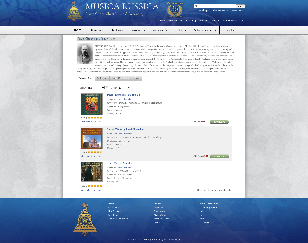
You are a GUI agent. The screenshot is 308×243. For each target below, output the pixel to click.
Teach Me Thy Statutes (119, 163)
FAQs (202, 215)
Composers (202, 21)
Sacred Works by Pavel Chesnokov (125, 129)
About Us (214, 21)
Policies (203, 219)
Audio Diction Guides (205, 30)
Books (182, 30)
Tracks (137, 78)
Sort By (83, 88)
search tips (203, 10)
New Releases (175, 21)
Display (114, 88)
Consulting (229, 30)
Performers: (112, 102)
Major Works (138, 30)
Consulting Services (209, 208)
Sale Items (189, 21)
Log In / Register (229, 21)
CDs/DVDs (78, 30)
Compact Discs (85, 78)
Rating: (84, 118)
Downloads (97, 30)
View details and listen (91, 122)
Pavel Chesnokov (125, 99)
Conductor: (112, 106)
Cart (241, 21)
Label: (110, 109)
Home (163, 21)
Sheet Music (117, 30)
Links (202, 211)
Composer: (112, 99)
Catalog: (111, 113)
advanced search (220, 10)
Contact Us (205, 223)
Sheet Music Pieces (121, 78)
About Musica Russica (118, 219)
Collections (102, 78)
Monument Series (162, 30)
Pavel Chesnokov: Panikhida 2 (123, 94)
